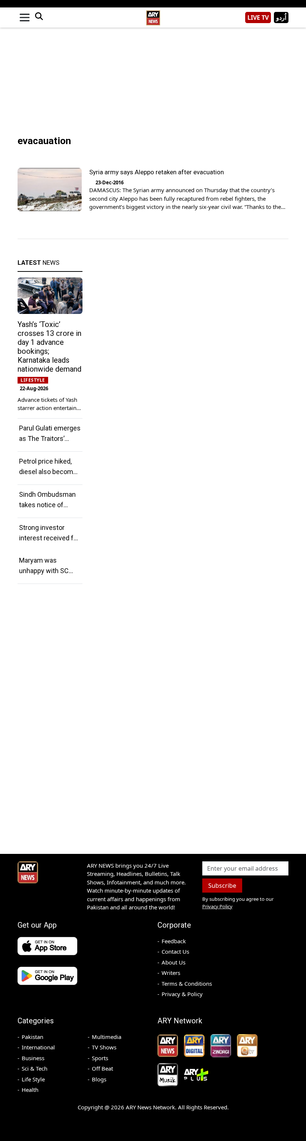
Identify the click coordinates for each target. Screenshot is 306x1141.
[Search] (39, 17)
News (38, 262)
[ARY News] (153, 15)
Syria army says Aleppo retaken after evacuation (156, 172)
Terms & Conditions (187, 983)
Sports (100, 1058)
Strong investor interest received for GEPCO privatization (49, 538)
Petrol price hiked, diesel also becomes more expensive (50, 471)
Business (33, 1058)
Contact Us (175, 951)
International (38, 1047)
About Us (173, 962)
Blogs (99, 1079)
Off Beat (102, 1068)
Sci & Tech (34, 1068)
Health (30, 1089)
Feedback (174, 941)
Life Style (33, 1079)
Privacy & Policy (182, 994)
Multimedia (106, 1036)
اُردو (281, 17)
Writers (171, 972)
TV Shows (104, 1047)
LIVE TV (258, 17)
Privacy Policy (217, 906)
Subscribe (222, 885)
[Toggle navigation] (25, 17)
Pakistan (32, 1036)
